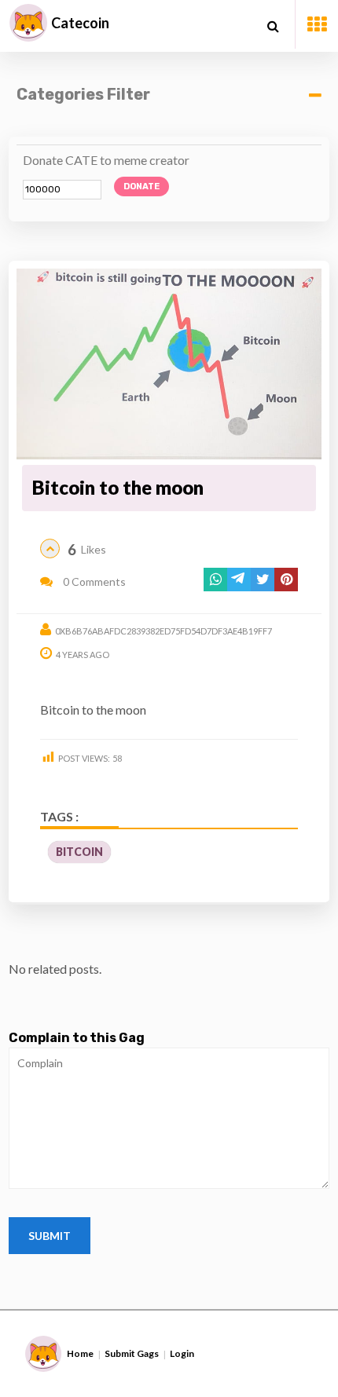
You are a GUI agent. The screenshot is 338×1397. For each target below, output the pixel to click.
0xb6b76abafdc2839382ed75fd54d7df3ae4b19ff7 (163, 631)
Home (80, 1353)
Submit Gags (132, 1353)
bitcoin (79, 851)
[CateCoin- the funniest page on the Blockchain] (28, 22)
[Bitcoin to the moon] (169, 364)
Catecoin (80, 23)
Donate (141, 186)
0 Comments (93, 581)
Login (182, 1353)
